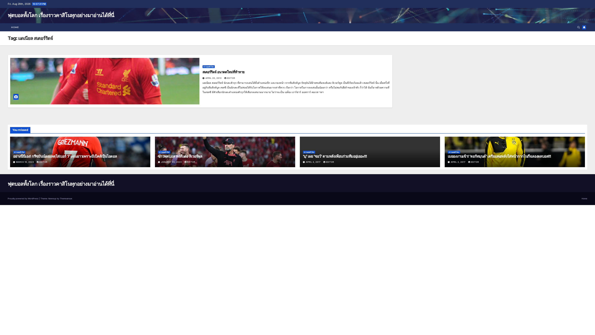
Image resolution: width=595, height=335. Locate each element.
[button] (578, 27)
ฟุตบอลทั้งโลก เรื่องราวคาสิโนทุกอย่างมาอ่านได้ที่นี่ (61, 15)
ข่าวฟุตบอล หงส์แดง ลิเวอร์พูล (180, 156)
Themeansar (66, 198)
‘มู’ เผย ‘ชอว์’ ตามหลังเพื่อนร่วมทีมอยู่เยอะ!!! (335, 156)
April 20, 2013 (213, 78)
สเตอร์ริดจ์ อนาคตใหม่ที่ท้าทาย (224, 72)
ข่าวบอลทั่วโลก (208, 67)
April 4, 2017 (313, 162)
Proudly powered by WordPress (23, 198)
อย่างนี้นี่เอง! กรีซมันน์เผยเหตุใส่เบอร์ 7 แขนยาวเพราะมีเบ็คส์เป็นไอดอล (65, 156)
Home (15, 27)
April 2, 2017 (458, 162)
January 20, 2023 (171, 162)
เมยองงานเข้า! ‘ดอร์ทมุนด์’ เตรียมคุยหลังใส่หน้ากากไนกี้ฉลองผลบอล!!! (499, 156)
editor (231, 78)
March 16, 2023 (25, 162)
